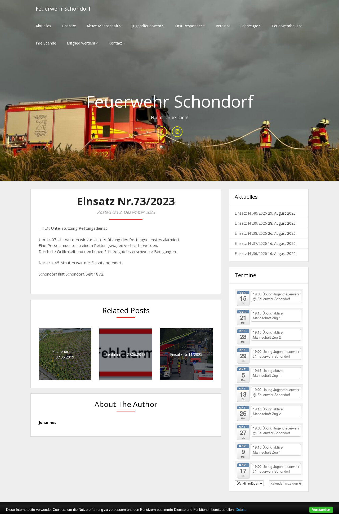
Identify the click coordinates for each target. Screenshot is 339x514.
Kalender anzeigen (284, 483)
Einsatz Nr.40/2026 (251, 213)
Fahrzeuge (249, 25)
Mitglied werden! (81, 43)
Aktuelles (43, 25)
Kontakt (115, 43)
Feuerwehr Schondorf (63, 8)
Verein (221, 25)
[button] (249, 483)
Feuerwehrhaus (285, 25)
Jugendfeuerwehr (146, 25)
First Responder (188, 25)
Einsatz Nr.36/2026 (251, 253)
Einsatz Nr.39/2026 (251, 223)
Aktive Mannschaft (102, 25)
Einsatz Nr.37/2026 (251, 243)
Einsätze (69, 25)
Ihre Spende (46, 43)
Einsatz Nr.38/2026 (251, 233)
